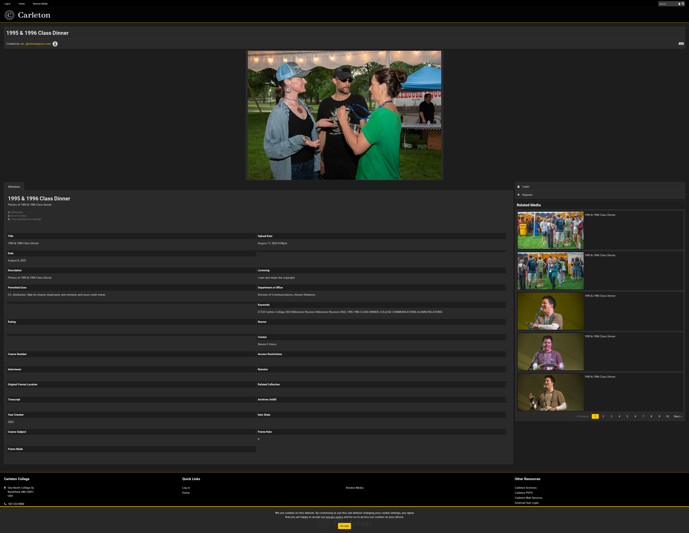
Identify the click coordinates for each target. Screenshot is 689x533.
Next (678, 416)
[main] (344, 247)
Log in (7, 3)
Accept (344, 526)
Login (525, 186)
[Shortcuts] (681, 43)
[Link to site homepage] (27, 15)
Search (683, 3)
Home (22, 3)
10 (667, 416)
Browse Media (40, 3)
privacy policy (334, 517)
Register (527, 194)
